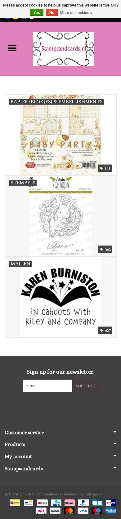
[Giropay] (110, 502)
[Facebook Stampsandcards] (55, 405)
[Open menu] (12, 48)
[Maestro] (96, 510)
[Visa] (82, 510)
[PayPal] (83, 502)
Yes (37, 13)
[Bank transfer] (54, 510)
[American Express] (109, 510)
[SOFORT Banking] (69, 502)
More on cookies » (76, 13)
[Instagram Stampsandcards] (66, 405)
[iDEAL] (14, 502)
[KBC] (55, 502)
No (51, 13)
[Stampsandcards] (73, 47)
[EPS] (40, 510)
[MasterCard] (68, 510)
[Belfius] (41, 502)
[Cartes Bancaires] (96, 502)
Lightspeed (93, 494)
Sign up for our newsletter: (61, 371)
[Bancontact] (28, 502)
